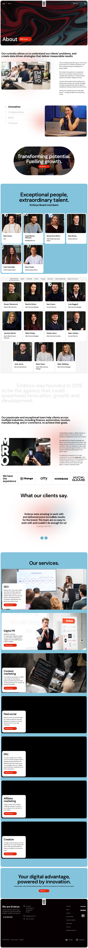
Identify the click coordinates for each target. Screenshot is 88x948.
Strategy (43, 279)
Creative (36, 279)
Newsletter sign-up (71, 930)
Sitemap (21, 939)
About (68, 909)
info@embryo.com (31, 916)
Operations (50, 279)
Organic (22, 279)
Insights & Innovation (73, 279)
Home (3, 3)
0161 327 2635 (30, 919)
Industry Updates (70, 920)
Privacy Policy (14, 939)
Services (68, 906)
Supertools (78, 457)
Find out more (9, 605)
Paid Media (29, 279)
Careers (68, 913)
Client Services (14, 278)
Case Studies (69, 916)
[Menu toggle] (85, 4)
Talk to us (75, 3)
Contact (68, 927)
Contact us (43, 166)
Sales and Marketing (60, 279)
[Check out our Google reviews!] (8, 917)
